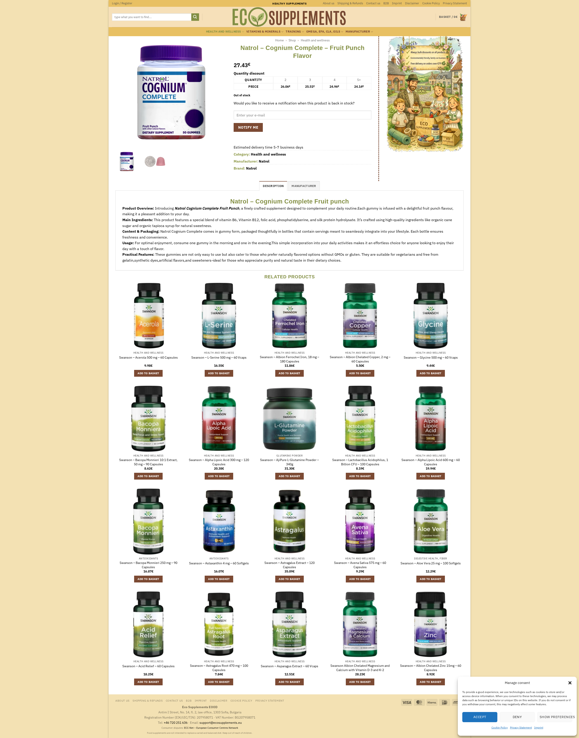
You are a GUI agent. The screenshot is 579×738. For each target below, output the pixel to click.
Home (279, 40)
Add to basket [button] (148, 373)
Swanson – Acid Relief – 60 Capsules (148, 666)
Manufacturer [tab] (304, 186)
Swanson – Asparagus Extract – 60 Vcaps (289, 666)
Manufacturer (358, 31)
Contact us (373, 3)
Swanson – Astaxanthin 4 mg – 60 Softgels (219, 563)
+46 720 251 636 (175, 722)
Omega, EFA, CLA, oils (323, 31)
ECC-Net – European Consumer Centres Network (211, 727)
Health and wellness (223, 31)
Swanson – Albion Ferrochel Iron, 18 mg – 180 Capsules (289, 359)
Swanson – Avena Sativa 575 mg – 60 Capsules (360, 565)
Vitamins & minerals (263, 31)
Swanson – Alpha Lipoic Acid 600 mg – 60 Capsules (430, 462)
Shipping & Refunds (350, 3)
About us (328, 3)
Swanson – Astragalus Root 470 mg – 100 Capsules (219, 668)
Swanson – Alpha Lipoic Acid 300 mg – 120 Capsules (219, 462)
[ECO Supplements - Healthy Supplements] (289, 17)
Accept (479, 717)
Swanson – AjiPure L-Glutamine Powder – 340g (289, 462)
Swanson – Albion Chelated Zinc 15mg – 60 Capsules (430, 668)
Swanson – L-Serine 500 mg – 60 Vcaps (219, 357)
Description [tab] (273, 186)
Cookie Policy (499, 727)
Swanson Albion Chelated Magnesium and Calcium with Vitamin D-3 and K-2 (360, 668)
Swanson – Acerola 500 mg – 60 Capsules (148, 357)
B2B (386, 3)
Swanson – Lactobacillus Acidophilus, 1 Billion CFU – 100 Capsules (360, 462)
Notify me (248, 127)
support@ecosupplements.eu (220, 722)
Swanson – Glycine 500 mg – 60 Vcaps (431, 357)
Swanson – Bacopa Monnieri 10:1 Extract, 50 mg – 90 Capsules (148, 462)
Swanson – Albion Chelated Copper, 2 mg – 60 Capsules (360, 359)
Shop (292, 40)
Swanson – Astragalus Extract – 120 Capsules (289, 565)
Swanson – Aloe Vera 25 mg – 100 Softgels (431, 563)
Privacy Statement (521, 727)
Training (293, 31)
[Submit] (195, 17)
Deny (517, 717)
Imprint (538, 727)
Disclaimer (412, 3)
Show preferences (556, 717)
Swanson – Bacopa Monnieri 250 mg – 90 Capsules (148, 565)
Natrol (264, 161)
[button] (570, 683)
